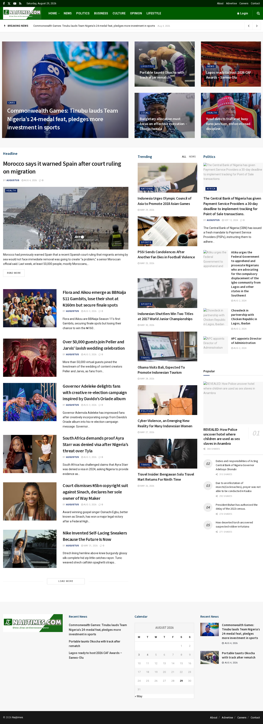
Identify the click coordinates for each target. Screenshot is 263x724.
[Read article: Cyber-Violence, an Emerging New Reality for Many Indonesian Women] (167, 400)
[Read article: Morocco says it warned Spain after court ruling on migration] (65, 218)
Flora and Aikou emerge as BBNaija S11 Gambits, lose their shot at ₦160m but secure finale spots (94, 298)
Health (212, 112)
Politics (83, 13)
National (147, 188)
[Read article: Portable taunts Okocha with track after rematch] (209, 657)
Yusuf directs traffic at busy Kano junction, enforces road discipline (228, 123)
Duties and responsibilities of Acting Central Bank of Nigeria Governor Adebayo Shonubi (237, 465)
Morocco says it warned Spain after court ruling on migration (62, 167)
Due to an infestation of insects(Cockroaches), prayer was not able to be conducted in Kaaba (238, 487)
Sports (146, 242)
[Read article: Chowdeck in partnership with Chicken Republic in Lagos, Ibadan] (215, 317)
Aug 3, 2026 (89, 311)
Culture (119, 13)
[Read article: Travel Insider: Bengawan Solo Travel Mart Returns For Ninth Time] (167, 454)
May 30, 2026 (147, 325)
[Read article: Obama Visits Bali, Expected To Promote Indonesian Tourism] (167, 346)
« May (138, 696)
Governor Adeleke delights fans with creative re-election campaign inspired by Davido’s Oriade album (95, 392)
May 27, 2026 (147, 432)
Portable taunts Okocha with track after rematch (61, 25)
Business (101, 13)
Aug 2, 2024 (239, 300)
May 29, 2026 (147, 209)
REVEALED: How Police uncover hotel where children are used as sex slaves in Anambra (221, 436)
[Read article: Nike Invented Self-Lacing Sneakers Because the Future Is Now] (30, 549)
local (145, 112)
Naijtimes (17, 717)
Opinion (136, 13)
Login (244, 13)
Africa (211, 188)
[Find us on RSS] (20, 3)
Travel (145, 357)
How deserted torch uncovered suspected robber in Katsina (234, 524)
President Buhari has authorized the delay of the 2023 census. (237, 506)
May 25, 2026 (147, 263)
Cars (11, 102)
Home (52, 13)
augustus (17, 136)
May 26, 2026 (147, 485)
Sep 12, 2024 (231, 220)
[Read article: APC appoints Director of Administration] (215, 345)
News (68, 13)
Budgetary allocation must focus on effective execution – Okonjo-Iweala (163, 123)
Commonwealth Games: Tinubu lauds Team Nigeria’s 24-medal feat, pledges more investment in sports (62, 119)
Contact (255, 3)
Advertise (231, 3)
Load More (65, 581)
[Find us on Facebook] (4, 3)
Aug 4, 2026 (34, 136)
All (184, 156)
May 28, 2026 (147, 378)
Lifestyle (153, 13)
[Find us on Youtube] (14, 3)
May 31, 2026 (90, 545)
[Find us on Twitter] (9, 3)
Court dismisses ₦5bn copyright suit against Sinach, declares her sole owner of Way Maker (95, 492)
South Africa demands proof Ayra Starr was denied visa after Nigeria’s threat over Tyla (95, 444)
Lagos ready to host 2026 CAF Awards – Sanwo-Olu (228, 75)
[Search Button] (258, 13)
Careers (243, 3)
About (220, 3)
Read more (16, 271)
